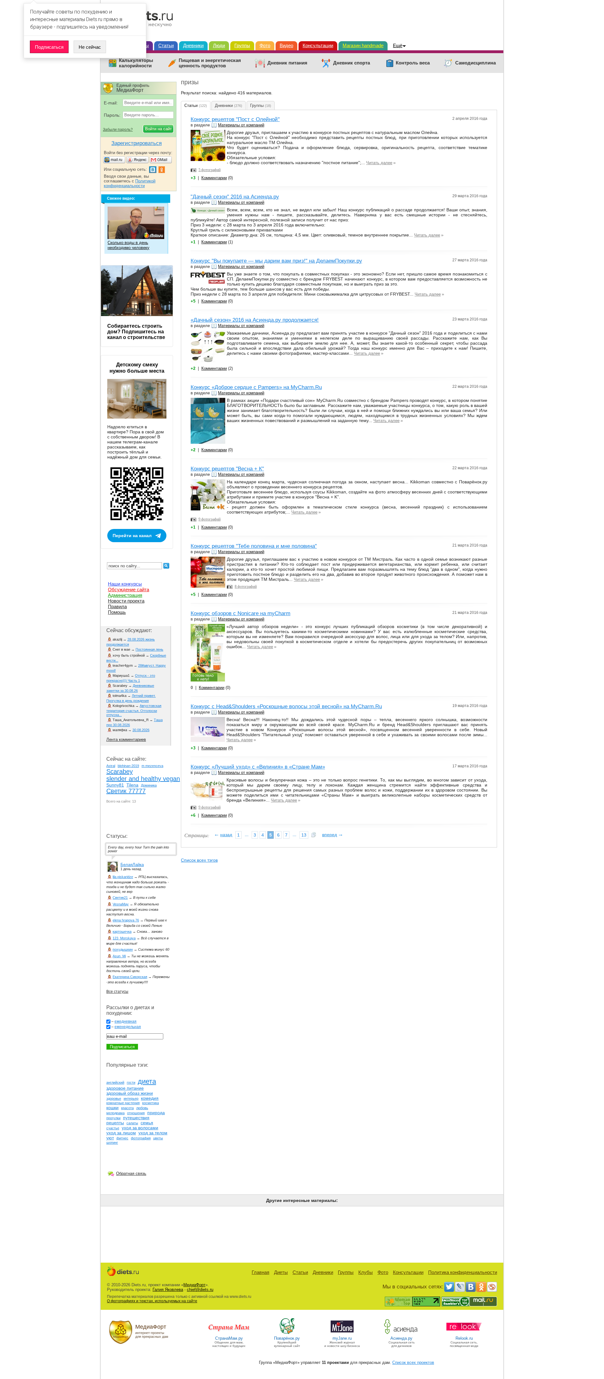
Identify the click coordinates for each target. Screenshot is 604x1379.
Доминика (149, 785)
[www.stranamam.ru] (229, 1333)
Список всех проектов (413, 1362)
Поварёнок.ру (287, 1338)
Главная (260, 1272)
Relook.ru (464, 1338)
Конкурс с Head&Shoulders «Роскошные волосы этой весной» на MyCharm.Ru (286, 706)
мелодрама (115, 1113)
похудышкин (123, 949)
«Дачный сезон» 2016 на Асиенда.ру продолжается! (255, 320)
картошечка (122, 931)
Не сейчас (90, 47)
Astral (110, 766)
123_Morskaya (124, 938)
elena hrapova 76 (126, 920)
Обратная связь (131, 1173)
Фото (265, 45)
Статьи (166, 45)
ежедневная (126, 1021)
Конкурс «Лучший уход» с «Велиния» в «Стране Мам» (258, 767)
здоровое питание (125, 1088)
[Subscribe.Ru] (492, 1287)
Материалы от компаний (241, 125)
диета (147, 1081)
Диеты (281, 1272)
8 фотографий (246, 586)
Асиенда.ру (401, 1338)
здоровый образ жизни (129, 1093)
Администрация (125, 595)
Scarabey (119, 771)
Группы (242, 45)
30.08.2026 (140, 730)
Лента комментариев (126, 739)
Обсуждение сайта (128, 589)
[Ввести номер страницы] (313, 835)
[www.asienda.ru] (401, 1333)
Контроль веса (413, 62)
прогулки (113, 1118)
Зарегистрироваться (136, 143)
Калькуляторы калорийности (136, 63)
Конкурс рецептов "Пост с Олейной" (235, 119)
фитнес (122, 1138)
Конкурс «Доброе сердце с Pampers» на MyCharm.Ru (256, 387)
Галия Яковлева (168, 1289)
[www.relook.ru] (464, 1333)
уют (110, 1137)
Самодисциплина (475, 62)
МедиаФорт (194, 1284)
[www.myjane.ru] (342, 1333)
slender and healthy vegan (143, 778)
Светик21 (120, 897)
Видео (286, 45)
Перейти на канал (132, 535)
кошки (112, 1107)
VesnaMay (121, 904)
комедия (150, 1098)
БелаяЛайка (132, 864)
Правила (117, 606)
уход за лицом (121, 1132)
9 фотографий (210, 519)
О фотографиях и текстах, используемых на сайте (152, 1301)
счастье (112, 1128)
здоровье (113, 1098)
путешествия (136, 1117)
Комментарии (214, 177)
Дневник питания (287, 62)
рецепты (115, 1122)
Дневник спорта (351, 62)
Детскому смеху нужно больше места (136, 368)
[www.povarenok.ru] (287, 1333)
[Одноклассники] (481, 1287)
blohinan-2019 (128, 766)
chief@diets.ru (200, 1289)
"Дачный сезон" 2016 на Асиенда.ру (235, 197)
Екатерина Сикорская (130, 977)
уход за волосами (140, 1127)
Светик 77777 (126, 790)
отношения (136, 1113)
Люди (219, 45)
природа (156, 1112)
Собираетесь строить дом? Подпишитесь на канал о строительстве (136, 331)
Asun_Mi (119, 956)
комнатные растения (123, 1103)
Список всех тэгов (199, 860)
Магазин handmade (363, 45)
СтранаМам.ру (229, 1338)
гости (131, 1082)
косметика (150, 1103)
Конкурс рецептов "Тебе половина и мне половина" (254, 546)
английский (115, 1082)
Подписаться (49, 47)
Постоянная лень (149, 649)
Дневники (193, 45)
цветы (158, 1138)
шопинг (112, 1142)
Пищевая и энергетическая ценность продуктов (210, 63)
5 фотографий (210, 170)
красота (127, 1108)
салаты (132, 1123)
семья (147, 1122)
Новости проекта (126, 600)
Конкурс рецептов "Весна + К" (227, 469)
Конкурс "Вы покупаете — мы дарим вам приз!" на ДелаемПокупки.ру (276, 261)
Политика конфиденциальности (462, 1272)
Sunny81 (115, 784)
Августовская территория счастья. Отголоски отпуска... (133, 710)
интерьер (131, 1098)
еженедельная (128, 1027)
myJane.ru (342, 1338)
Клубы (365, 1272)
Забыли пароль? (118, 129)
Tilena (132, 784)
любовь (142, 1108)
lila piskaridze (123, 877)
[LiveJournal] (460, 1287)
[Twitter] (449, 1287)
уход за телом (152, 1132)
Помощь (117, 612)
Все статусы (117, 991)
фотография (141, 1138)
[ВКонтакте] (471, 1287)
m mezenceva (152, 766)
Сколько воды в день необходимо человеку (128, 245)
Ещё (397, 45)
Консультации (318, 45)
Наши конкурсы (125, 584)
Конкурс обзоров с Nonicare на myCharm (240, 613)
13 (303, 834)
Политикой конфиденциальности (129, 183)
